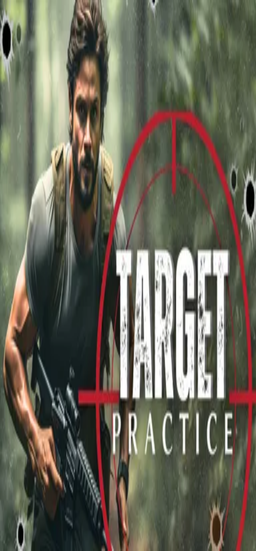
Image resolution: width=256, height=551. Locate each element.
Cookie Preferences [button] (14, 438)
